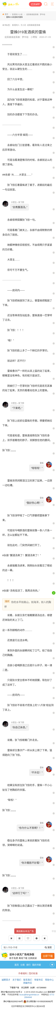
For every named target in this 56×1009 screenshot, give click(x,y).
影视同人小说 (17, 14)
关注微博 (25, 987)
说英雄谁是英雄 (33, 25)
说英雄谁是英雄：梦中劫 (35, 14)
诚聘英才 (6, 979)
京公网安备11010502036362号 (39, 1001)
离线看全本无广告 (25, 931)
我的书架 (36, 964)
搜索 (49, 947)
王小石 (23, 25)
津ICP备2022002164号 (13, 1001)
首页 (6, 14)
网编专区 (27, 982)
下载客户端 (14, 987)
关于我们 (16, 979)
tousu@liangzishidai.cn (29, 994)
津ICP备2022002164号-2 (11, 991)
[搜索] (46, 4)
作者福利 (22, 973)
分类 (22, 964)
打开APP (35, 4)
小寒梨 (34, 36)
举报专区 (38, 979)
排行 (28, 964)
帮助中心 (49, 979)
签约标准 (33, 973)
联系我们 (27, 979)
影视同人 (16, 25)
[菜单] (52, 4)
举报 (54, 931)
